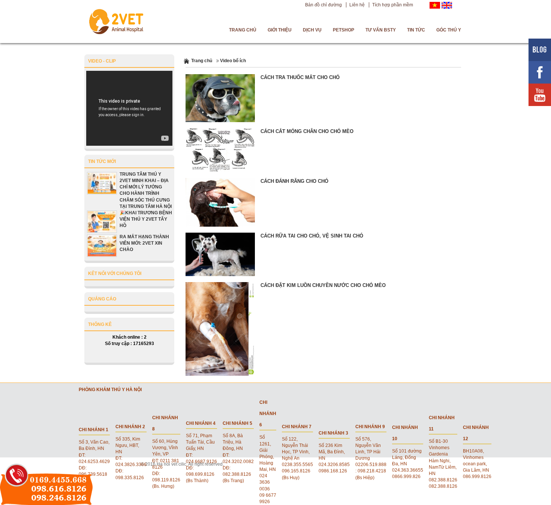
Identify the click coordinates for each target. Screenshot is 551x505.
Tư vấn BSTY (380, 30)
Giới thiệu (280, 30)
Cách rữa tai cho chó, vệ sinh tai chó (312, 236)
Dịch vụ (312, 30)
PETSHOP (343, 30)
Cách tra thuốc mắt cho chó (300, 77)
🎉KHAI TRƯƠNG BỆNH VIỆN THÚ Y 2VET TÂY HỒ (146, 219)
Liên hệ (357, 4)
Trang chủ (242, 30)
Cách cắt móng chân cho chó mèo (307, 131)
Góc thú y (448, 30)
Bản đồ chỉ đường (323, 4)
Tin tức (416, 30)
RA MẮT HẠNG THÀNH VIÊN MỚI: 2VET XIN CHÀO (144, 243)
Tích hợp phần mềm (392, 4)
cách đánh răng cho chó (294, 181)
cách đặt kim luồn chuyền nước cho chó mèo (323, 285)
